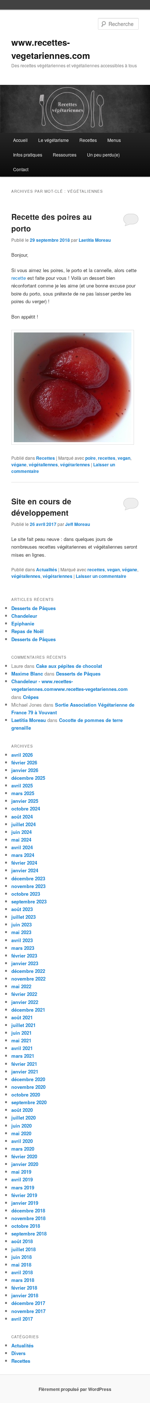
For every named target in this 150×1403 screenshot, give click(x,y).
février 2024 (24, 862)
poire (90, 458)
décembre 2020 (28, 1079)
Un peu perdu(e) (103, 154)
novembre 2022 (28, 978)
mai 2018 (21, 1264)
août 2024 (22, 816)
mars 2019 (22, 1187)
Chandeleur (24, 615)
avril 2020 (22, 1140)
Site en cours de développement (41, 507)
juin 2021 (21, 1032)
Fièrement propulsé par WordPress (75, 1389)
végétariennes (75, 464)
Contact (20, 169)
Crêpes (31, 696)
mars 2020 (22, 1148)
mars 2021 (22, 1055)
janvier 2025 (24, 800)
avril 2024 (22, 847)
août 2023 (22, 909)
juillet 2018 (23, 1249)
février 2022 (24, 993)
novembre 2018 (28, 1218)
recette (18, 277)
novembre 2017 (28, 1311)
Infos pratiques (27, 154)
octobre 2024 (25, 808)
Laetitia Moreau (95, 240)
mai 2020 (21, 1133)
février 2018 (24, 1287)
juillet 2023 (23, 916)
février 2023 (24, 955)
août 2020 (22, 1109)
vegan (124, 458)
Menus (114, 140)
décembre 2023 (28, 878)
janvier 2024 (24, 870)
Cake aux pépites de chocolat (69, 665)
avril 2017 (22, 1318)
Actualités (46, 569)
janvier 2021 (24, 1071)
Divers (18, 1353)
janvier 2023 (24, 963)
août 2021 (22, 1017)
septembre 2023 (29, 901)
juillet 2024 (23, 824)
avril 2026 (22, 754)
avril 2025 (22, 785)
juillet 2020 (23, 1117)
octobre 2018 (25, 1225)
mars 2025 (22, 793)
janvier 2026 (24, 770)
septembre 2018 (29, 1233)
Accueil (20, 140)
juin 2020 (21, 1125)
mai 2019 (21, 1171)
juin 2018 (21, 1256)
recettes (106, 458)
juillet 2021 (23, 1025)
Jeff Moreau (77, 524)
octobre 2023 (25, 893)
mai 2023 (21, 932)
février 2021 (24, 1063)
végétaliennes (43, 464)
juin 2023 (21, 924)
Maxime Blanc (27, 673)
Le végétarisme (53, 140)
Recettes (88, 140)
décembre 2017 (28, 1302)
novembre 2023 (28, 886)
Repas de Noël (27, 631)
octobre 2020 (25, 1094)
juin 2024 (21, 831)
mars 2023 (22, 947)
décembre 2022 (28, 970)
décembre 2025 (28, 777)
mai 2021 (21, 1040)
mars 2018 (22, 1279)
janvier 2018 (24, 1295)
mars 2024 (22, 854)
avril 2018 (22, 1272)
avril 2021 (22, 1048)
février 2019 (24, 1195)
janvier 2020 (24, 1164)
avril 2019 (22, 1179)
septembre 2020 (29, 1102)
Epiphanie (22, 623)
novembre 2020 (28, 1086)
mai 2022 (21, 986)
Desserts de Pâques (33, 608)
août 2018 (22, 1241)
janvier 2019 (24, 1202)
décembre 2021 (28, 1009)
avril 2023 (22, 940)
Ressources (64, 154)
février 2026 (24, 762)
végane (19, 464)
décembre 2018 (28, 1210)
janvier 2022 (24, 1001)
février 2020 (24, 1156)
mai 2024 (21, 839)
